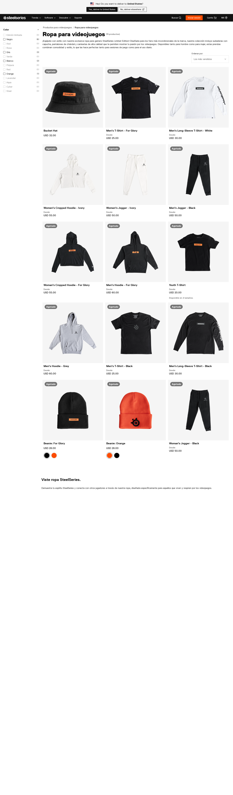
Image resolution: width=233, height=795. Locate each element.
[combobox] (210, 59)
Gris (8, 52)
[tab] (176, 18)
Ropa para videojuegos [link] (86, 27)
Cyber (9, 86)
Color (6, 29)
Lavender (11, 78)
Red (8, 69)
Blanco (9, 61)
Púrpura (10, 65)
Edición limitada (14, 35)
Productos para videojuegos (57, 27)
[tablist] (51, 18)
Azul (8, 43)
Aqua (8, 82)
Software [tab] (48, 18)
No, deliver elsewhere (130, 9)
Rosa (9, 48)
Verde (9, 56)
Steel (8, 91)
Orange (10, 73)
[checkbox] (4, 35)
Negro (9, 39)
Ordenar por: (197, 53)
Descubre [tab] (63, 18)
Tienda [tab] (35, 18)
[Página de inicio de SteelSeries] (16, 17)
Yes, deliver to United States (102, 9)
